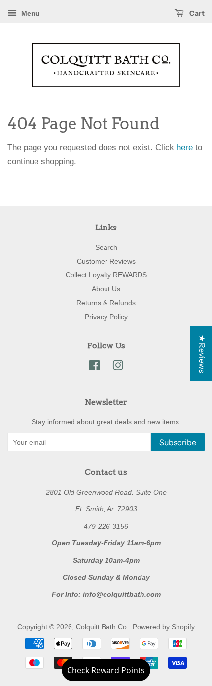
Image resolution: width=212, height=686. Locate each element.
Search (106, 247)
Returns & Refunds (106, 302)
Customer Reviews (106, 261)
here (185, 147)
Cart (196, 13)
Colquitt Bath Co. (102, 627)
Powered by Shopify (164, 627)
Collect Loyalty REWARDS (106, 275)
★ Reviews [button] (202, 354)
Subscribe (177, 442)
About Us (106, 289)
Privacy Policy (106, 317)
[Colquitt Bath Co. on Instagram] (117, 367)
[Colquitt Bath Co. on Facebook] (94, 367)
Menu (29, 13)
